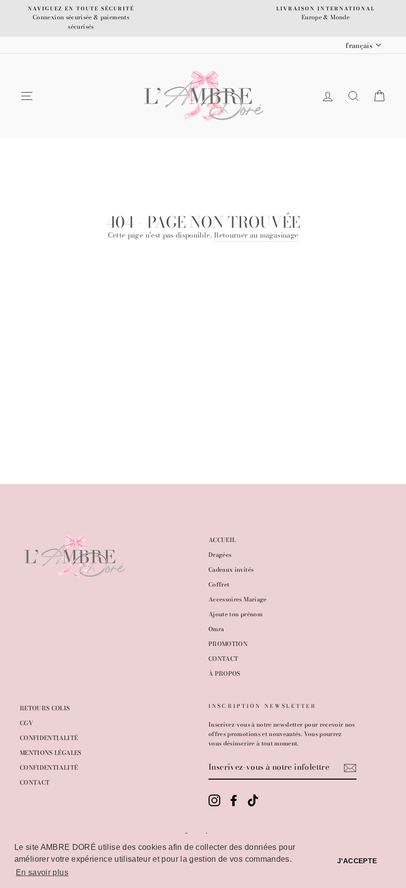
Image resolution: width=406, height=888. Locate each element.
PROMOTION (228, 644)
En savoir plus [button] (42, 872)
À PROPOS (224, 673)
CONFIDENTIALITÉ (49, 738)
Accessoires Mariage (237, 599)
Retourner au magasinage (256, 235)
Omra (216, 629)
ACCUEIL (222, 540)
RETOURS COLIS (45, 708)
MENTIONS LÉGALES (51, 752)
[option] (81, 18)
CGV (26, 723)
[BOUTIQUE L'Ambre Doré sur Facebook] (234, 800)
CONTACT (223, 658)
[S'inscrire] (350, 768)
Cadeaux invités (231, 569)
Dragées (219, 554)
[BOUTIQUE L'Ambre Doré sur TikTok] (253, 800)
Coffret (218, 584)
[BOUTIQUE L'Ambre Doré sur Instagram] (214, 800)
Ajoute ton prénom (235, 614)
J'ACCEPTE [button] (357, 861)
